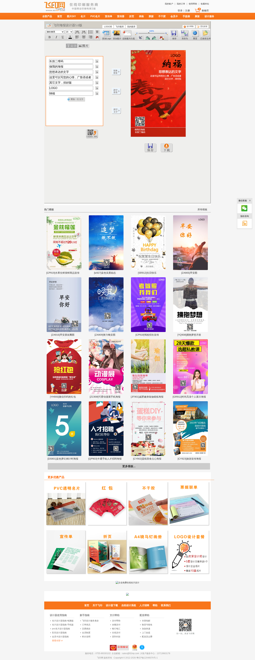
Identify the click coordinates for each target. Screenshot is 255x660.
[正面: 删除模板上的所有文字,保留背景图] (116, 110)
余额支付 (116, 624)
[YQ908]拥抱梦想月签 (189, 334)
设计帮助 (190, 26)
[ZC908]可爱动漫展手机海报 (105, 396)
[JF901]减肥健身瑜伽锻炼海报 (147, 396)
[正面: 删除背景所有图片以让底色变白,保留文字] (116, 91)
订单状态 (86, 624)
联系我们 (166, 605)
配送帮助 (144, 615)
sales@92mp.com (130, 653)
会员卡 (174, 16)
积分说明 (86, 636)
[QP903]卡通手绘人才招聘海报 (105, 458)
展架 (197, 16)
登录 (180, 10)
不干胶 (162, 16)
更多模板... (128, 466)
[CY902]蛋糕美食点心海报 (147, 458)
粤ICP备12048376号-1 (147, 658)
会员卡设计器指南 (60, 636)
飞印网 (64, 8)
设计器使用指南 (58, 615)
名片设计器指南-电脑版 (63, 620)
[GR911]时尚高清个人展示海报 (189, 396)
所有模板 (202, 209)
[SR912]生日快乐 (147, 272)
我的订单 (181, 4)
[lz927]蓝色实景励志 (105, 272)
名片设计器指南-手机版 (63, 624)
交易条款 (86, 628)
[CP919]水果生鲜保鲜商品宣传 (62, 272)
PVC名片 (95, 16)
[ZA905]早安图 (189, 272)
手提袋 (186, 16)
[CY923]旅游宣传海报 (189, 458)
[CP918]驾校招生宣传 (147, 334)
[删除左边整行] (97, 61)
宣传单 (108, 16)
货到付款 (116, 636)
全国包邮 (146, 620)
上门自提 (146, 632)
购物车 (205, 10)
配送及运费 (147, 636)
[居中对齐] (83, 37)
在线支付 (116, 632)
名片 (83, 16)
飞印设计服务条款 (90, 620)
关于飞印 (97, 605)
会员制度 (86, 632)
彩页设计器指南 (59, 632)
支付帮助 (115, 615)
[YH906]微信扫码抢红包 (63, 396)
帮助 (155, 605)
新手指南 (85, 615)
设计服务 (209, 16)
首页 (59, 16)
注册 (187, 10)
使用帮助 (193, 4)
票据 (151, 16)
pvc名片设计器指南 (61, 628)
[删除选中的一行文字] (97, 37)
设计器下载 (112, 605)
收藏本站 (205, 4)
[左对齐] (77, 37)
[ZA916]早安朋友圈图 (62, 334)
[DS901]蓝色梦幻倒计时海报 (63, 458)
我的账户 (169, 4)
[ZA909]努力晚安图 (105, 334)
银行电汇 (116, 628)
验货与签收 (147, 624)
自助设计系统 (128, 605)
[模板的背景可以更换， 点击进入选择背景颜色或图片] (116, 71)
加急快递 (146, 628)
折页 (131, 16)
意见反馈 (203, 26)
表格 (141, 16)
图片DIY (71, 16)
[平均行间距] (90, 32)
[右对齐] (90, 37)
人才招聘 (144, 605)
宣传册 (120, 16)
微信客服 (243, 200)
